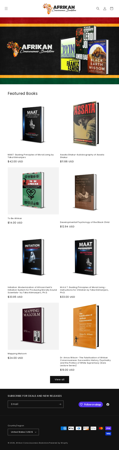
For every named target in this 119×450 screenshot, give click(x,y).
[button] (6, 8)
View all (59, 379)
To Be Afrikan (15, 218)
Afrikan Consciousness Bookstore (32, 443)
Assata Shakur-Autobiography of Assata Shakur (82, 156)
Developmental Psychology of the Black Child (85, 222)
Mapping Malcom (17, 353)
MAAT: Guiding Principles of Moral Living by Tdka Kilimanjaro (31, 156)
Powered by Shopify (58, 443)
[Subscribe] (60, 404)
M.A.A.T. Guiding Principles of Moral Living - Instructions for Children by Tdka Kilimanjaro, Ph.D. (84, 290)
